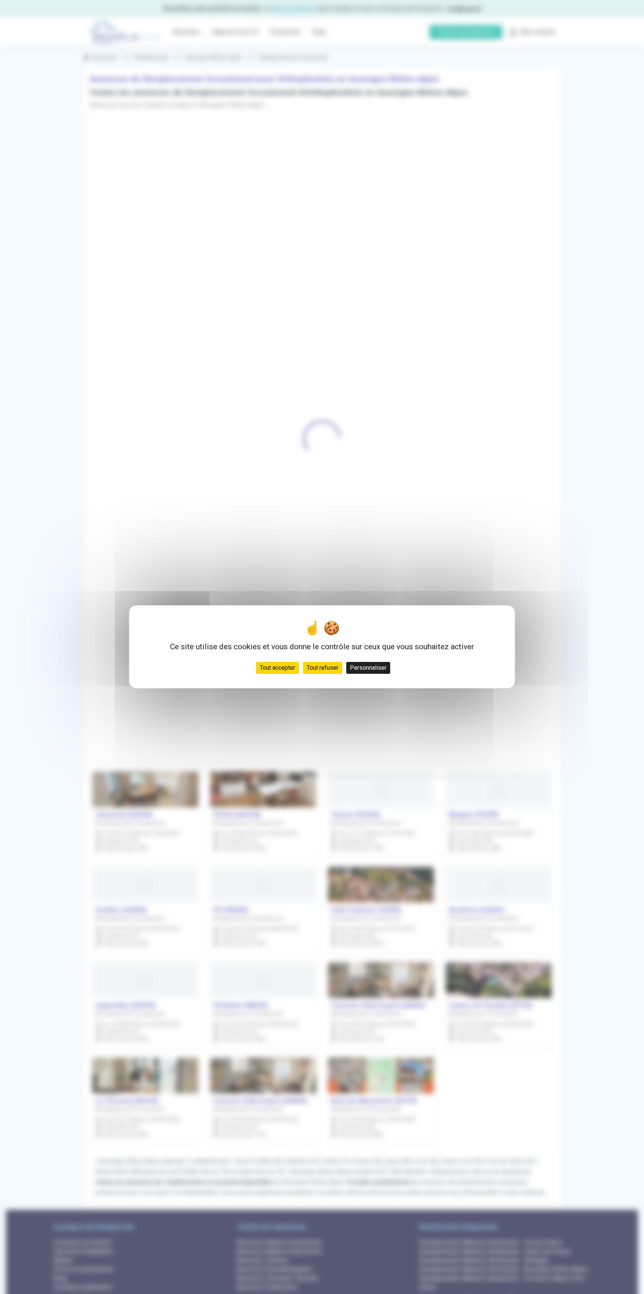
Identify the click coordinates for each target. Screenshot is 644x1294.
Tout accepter (277, 668)
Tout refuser (322, 668)
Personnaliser (368, 668)
